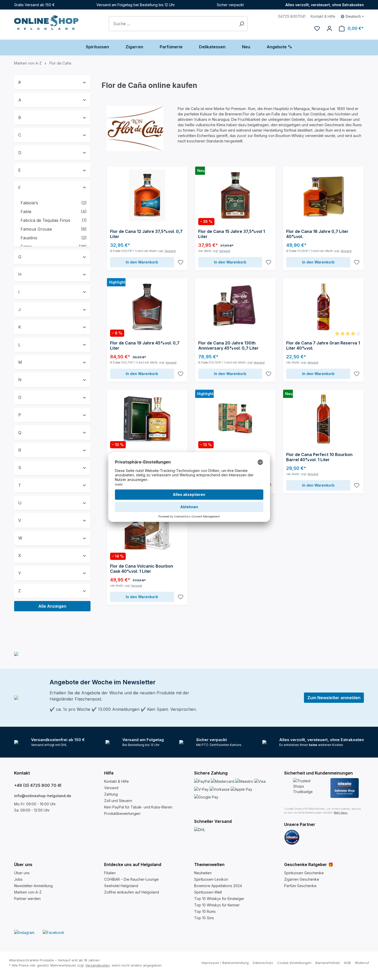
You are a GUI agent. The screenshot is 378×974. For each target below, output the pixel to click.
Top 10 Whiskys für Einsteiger (219, 898)
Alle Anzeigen (52, 606)
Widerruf (362, 963)
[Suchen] (242, 23)
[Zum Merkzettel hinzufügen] (180, 262)
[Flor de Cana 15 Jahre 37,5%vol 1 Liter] (235, 195)
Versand (170, 251)
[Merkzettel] (317, 28)
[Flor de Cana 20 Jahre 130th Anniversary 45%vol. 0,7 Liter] (235, 307)
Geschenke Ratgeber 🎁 (308, 864)
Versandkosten (97, 965)
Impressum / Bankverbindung (225, 963)
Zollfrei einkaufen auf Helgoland (131, 892)
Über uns (22, 873)
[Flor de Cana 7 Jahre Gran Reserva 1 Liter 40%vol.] (323, 307)
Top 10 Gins (204, 918)
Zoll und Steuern (118, 800)
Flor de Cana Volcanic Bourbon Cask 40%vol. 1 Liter (141, 568)
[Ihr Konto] (329, 28)
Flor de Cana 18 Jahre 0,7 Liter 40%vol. (317, 234)
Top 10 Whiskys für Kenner (217, 905)
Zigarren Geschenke (301, 879)
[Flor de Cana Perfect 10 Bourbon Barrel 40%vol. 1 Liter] (323, 418)
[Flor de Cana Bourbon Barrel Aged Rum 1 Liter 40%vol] (147, 418)
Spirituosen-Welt (208, 892)
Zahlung (111, 794)
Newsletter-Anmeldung (33, 886)
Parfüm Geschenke (300, 886)
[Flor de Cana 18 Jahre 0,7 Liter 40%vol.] (323, 195)
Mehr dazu (340, 812)
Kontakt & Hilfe (323, 16)
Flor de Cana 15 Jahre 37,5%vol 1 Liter (231, 234)
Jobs (18, 879)
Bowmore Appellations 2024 (218, 886)
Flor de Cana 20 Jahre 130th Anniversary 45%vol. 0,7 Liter (228, 345)
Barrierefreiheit (328, 963)
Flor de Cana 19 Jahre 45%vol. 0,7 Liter (144, 345)
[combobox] (172, 23)
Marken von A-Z (28, 892)
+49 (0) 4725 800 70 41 (37, 785)
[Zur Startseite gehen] (46, 22)
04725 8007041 (291, 16)
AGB (347, 963)
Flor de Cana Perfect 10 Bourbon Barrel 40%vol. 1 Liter (319, 457)
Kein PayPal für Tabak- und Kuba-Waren (138, 807)
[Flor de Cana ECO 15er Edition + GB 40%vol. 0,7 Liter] (235, 418)
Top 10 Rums (205, 911)
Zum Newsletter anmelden (334, 697)
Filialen (110, 873)
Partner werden (27, 898)
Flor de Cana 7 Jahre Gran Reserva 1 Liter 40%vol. (323, 345)
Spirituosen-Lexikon (211, 879)
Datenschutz (263, 963)
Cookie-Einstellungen (294, 963)
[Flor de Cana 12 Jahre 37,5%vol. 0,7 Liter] (147, 195)
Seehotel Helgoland (121, 886)
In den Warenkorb (142, 262)
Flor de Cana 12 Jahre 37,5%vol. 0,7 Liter (146, 234)
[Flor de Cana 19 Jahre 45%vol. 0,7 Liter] (147, 307)
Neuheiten (203, 873)
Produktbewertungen (122, 813)
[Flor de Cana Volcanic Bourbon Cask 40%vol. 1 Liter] (147, 530)
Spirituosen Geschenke (304, 873)
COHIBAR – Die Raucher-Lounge (131, 879)
